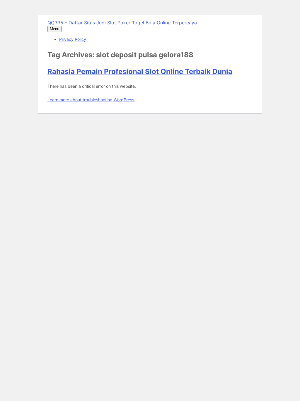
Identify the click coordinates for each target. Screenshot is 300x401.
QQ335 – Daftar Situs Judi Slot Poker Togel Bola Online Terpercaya (122, 23)
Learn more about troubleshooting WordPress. (91, 99)
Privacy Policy (72, 39)
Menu (54, 29)
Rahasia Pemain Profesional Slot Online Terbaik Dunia (139, 71)
